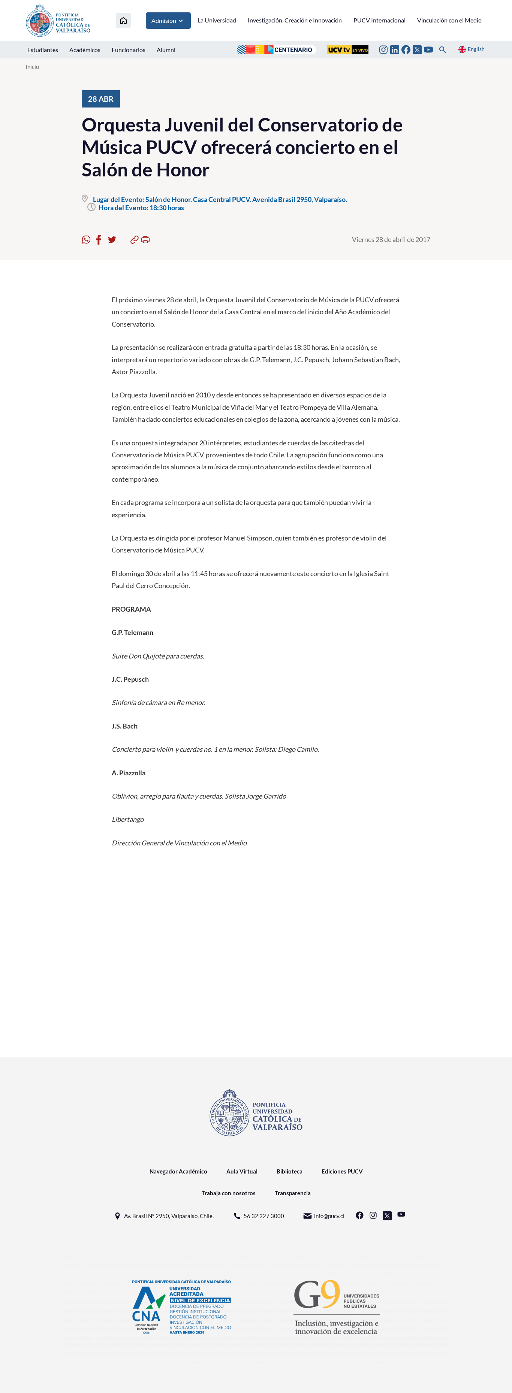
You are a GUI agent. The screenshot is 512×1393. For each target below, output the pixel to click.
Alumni (166, 49)
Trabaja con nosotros (229, 1193)
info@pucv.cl (329, 1215)
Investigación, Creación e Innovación (295, 20)
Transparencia (293, 1193)
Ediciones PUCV (342, 1171)
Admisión (163, 20)
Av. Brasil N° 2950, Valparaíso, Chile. (169, 1215)
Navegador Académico (178, 1171)
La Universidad (217, 20)
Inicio (32, 66)
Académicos (84, 49)
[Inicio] (123, 20)
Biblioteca (289, 1171)
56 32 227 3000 (264, 1215)
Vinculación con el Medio (449, 20)
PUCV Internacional (379, 20)
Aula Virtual (241, 1171)
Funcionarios (128, 49)
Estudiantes (42, 49)
